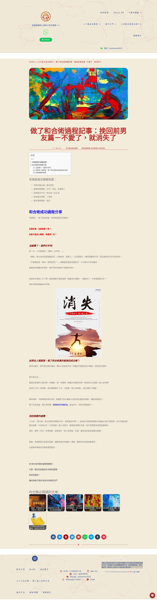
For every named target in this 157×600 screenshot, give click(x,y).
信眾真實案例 (85, 148)
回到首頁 (104, 13)
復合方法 (20, 592)
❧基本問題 (134, 13)
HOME (32, 62)
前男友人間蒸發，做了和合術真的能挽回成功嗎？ (52, 170)
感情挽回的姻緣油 (60, 405)
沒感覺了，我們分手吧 (43, 168)
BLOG (32, 569)
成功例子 (44, 569)
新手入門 (109, 24)
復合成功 (102, 148)
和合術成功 (94, 148)
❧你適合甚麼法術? (130, 24)
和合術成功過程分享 (39, 165)
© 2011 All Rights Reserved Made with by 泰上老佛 (122, 572)
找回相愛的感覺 (41, 172)
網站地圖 (34, 592)
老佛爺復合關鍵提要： (40, 162)
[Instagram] (35, 558)
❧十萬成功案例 (90, 24)
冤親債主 (137, 36)
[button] (141, 2)
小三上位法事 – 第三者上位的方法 (33, 581)
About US (119, 13)
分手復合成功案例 (45, 62)
